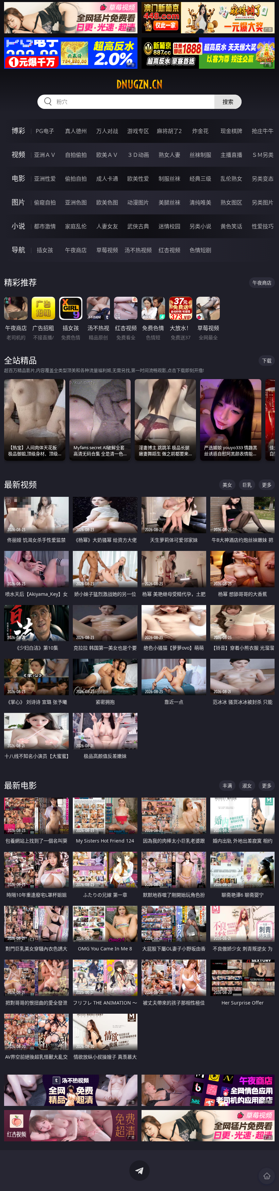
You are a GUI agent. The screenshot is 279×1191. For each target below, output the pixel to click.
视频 (18, 154)
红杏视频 (169, 250)
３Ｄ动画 (138, 155)
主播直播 (231, 155)
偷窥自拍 (45, 202)
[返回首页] (267, 1176)
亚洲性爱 (45, 178)
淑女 (247, 785)
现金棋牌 (231, 131)
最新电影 (20, 785)
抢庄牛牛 (263, 131)
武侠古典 (138, 226)
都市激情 (45, 226)
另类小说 (200, 226)
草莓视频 (107, 250)
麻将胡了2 (169, 131)
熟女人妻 (169, 155)
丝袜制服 (200, 155)
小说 (18, 226)
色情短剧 (200, 250)
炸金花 (200, 131)
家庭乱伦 (76, 226)
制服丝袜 (169, 178)
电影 (18, 178)
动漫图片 (138, 202)
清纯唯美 (200, 202)
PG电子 (45, 131)
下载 (267, 360)
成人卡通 (107, 178)
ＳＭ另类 (263, 155)
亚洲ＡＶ (45, 155)
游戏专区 (138, 131)
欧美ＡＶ (107, 155)
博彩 (18, 130)
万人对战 (107, 131)
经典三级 (200, 178)
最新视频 (20, 484)
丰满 (227, 785)
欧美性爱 (138, 178)
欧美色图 (107, 202)
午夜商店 (76, 250)
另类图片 (263, 202)
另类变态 (263, 178)
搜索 (228, 101)
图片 (18, 202)
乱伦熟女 (231, 178)
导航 (18, 250)
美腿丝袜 (169, 202)
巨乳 (247, 485)
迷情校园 (169, 226)
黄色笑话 (231, 226)
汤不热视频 (138, 250)
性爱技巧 (263, 226)
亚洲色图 (76, 202)
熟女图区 (231, 202)
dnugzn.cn (139, 84)
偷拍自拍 (76, 178)
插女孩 (45, 250)
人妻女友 (107, 226)
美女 (227, 485)
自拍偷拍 (76, 155)
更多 (267, 485)
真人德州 (76, 131)
